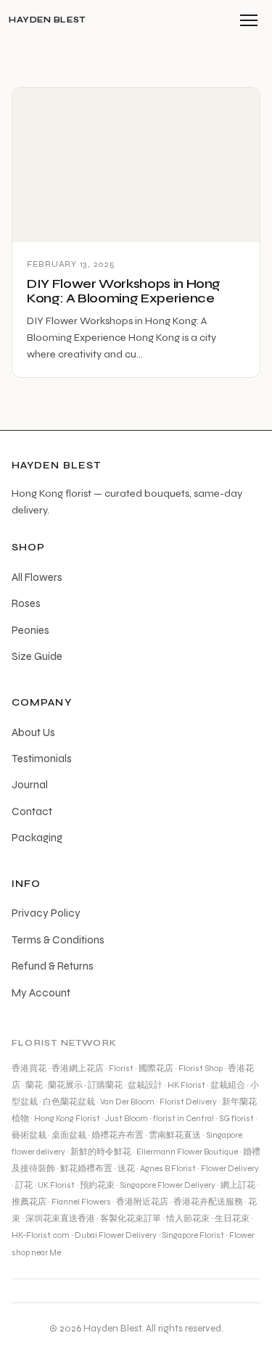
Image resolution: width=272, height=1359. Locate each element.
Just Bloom (126, 1118)
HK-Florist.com (41, 1235)
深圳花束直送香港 (60, 1218)
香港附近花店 (142, 1202)
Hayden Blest (47, 20)
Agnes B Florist (168, 1168)
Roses (26, 603)
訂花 (24, 1185)
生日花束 (232, 1218)
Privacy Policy (46, 913)
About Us (33, 732)
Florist (121, 1068)
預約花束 (97, 1185)
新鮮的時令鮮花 (100, 1152)
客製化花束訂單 (130, 1218)
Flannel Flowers (81, 1202)
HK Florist (186, 1085)
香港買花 (29, 1068)
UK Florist (56, 1185)
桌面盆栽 (68, 1135)
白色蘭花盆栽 (69, 1101)
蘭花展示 (65, 1085)
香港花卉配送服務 (208, 1202)
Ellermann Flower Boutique (187, 1152)
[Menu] (248, 20)
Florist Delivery (188, 1101)
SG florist (236, 1118)
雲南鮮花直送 (175, 1135)
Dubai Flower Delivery (116, 1235)
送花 (126, 1168)
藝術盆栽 (29, 1135)
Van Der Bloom (127, 1101)
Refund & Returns (53, 965)
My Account (41, 992)
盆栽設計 (145, 1085)
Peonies (30, 630)
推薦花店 (29, 1202)
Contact (32, 811)
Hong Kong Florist (67, 1118)
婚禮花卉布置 (117, 1135)
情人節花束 (188, 1218)
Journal (30, 784)
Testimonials (42, 758)
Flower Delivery (230, 1168)
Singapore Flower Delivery (167, 1185)
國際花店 (156, 1068)
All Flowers (37, 577)
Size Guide (37, 656)
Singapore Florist (193, 1235)
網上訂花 (238, 1185)
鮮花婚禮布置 (86, 1168)
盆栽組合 (227, 1085)
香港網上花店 (77, 1068)
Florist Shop (200, 1068)
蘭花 (34, 1085)
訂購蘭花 (105, 1085)
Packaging (37, 837)
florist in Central (183, 1118)
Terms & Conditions (58, 939)
